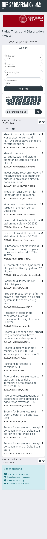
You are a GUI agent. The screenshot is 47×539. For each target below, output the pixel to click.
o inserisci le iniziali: (16, 111)
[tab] (7, 128)
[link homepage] (22, 5)
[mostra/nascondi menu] (3, 9)
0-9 (14, 97)
